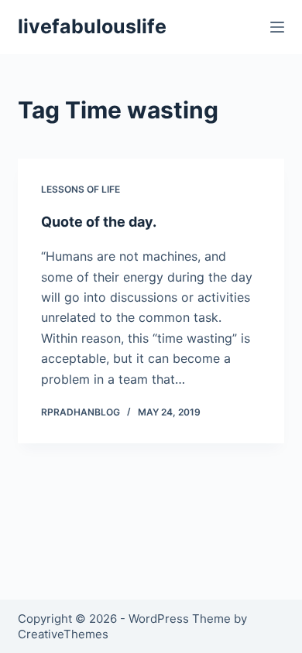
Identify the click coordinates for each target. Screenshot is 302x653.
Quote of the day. (98, 222)
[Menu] (277, 27)
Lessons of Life (80, 189)
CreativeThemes (63, 634)
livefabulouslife (92, 26)
